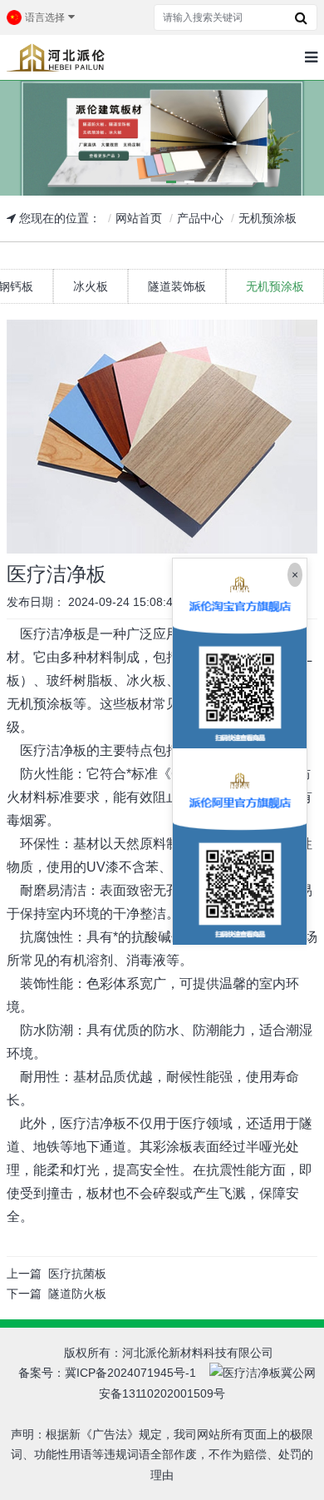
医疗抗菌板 (77, 1273)
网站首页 (138, 218)
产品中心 (200, 218)
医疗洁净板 (53, 634)
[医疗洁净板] (162, 437)
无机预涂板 (267, 218)
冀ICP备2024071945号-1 (130, 1372)
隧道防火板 (77, 1293)
